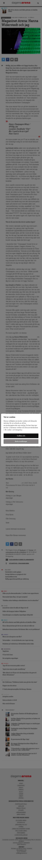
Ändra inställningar (21, 441)
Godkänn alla (21, 436)
